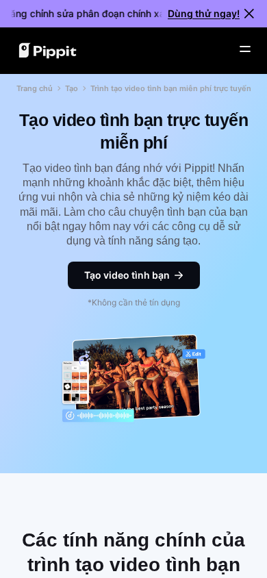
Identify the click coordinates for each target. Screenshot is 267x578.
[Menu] (245, 49)
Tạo (71, 88)
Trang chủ (34, 88)
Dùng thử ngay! (204, 13)
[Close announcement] (249, 14)
